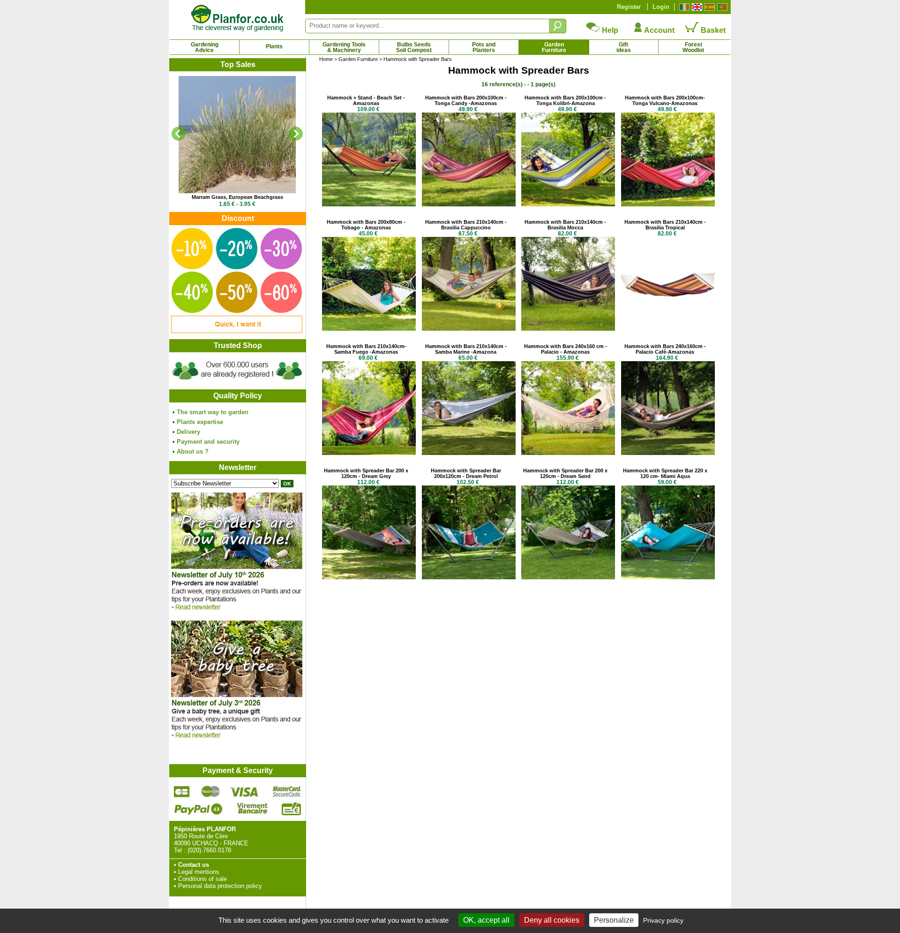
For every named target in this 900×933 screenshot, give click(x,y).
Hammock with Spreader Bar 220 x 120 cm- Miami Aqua (665, 473)
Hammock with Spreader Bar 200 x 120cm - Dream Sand (565, 473)
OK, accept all (486, 920)
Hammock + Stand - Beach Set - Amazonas (366, 100)
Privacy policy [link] (663, 920)
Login (660, 6)
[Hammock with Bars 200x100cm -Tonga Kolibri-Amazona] (568, 204)
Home (326, 59)
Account (659, 30)
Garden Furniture (358, 59)
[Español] (708, 7)
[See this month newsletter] (236, 612)
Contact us (193, 864)
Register (629, 6)
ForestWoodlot (693, 47)
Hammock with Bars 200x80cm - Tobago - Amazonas (366, 224)
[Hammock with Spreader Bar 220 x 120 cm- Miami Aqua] (668, 577)
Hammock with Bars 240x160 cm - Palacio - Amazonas (565, 349)
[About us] (237, 381)
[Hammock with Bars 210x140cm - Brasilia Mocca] (568, 328)
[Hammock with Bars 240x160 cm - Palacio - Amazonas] (568, 452)
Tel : (180, 850)
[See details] (237, 134)
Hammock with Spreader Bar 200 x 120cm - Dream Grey (366, 473)
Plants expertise (200, 421)
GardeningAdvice (204, 47)
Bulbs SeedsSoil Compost (414, 47)
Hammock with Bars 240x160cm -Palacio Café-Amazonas (665, 349)
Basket (712, 30)
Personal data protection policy (220, 885)
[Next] (296, 134)
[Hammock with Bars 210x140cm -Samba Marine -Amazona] (469, 452)
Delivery (188, 431)
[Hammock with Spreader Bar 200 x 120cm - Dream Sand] (568, 577)
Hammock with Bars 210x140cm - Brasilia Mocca (565, 224)
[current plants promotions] (236, 330)
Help (609, 30)
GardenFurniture (554, 47)
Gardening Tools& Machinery (344, 47)
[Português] (721, 7)
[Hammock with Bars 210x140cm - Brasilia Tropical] (668, 328)
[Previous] (179, 134)
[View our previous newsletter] (236, 740)
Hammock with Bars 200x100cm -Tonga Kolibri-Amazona (565, 100)
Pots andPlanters (483, 47)
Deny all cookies (551, 920)
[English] (696, 7)
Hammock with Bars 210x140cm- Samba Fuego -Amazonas (366, 349)
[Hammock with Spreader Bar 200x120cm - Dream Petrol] (469, 577)
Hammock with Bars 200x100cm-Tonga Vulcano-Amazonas (665, 100)
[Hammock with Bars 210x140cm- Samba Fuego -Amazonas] (369, 452)
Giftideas (623, 47)
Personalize (614, 920)
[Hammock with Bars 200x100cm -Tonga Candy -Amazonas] (469, 204)
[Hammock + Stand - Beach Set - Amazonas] (369, 204)
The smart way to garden (212, 412)
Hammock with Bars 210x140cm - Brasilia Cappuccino (466, 224)
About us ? (193, 451)
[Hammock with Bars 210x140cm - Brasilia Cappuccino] (469, 328)
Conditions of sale (202, 878)
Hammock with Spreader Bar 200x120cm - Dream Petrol (466, 473)
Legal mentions (198, 871)
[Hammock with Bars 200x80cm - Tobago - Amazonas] (369, 328)
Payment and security (208, 441)
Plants (274, 46)
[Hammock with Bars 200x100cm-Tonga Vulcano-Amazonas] (668, 204)
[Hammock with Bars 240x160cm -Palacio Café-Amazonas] (668, 452)
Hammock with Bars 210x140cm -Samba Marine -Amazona (466, 349)
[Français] (683, 7)
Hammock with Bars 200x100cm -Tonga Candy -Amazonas (466, 100)
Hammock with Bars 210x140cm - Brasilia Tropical (665, 224)
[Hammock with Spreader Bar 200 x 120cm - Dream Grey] (369, 577)
